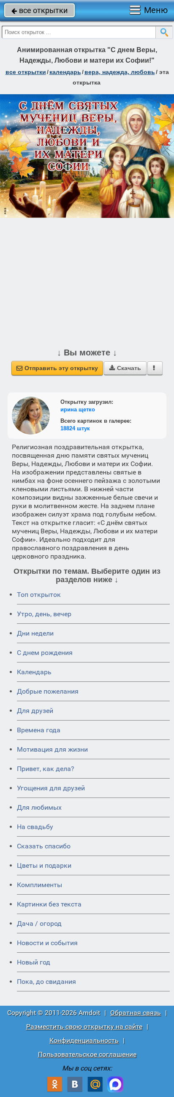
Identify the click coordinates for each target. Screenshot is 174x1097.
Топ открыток (39, 595)
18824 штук (75, 428)
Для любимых (39, 807)
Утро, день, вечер (44, 614)
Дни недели (35, 633)
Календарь (65, 72)
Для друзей (35, 711)
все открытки (39, 10)
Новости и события (47, 943)
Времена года (38, 730)
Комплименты (39, 885)
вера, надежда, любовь (119, 72)
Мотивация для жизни (52, 749)
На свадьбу (35, 827)
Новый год (33, 962)
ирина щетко (77, 409)
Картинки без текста (49, 904)
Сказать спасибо (44, 846)
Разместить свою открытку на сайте (84, 1027)
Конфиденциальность (84, 1040)
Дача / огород (39, 923)
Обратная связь (135, 1013)
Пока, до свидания (46, 982)
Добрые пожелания (48, 691)
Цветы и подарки (44, 865)
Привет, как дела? (45, 769)
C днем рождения (45, 653)
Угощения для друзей (51, 788)
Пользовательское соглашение (87, 1054)
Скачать (125, 368)
